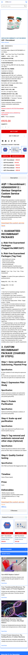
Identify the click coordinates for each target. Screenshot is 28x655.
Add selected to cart (17, 156)
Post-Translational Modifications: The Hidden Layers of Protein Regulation (13, 588)
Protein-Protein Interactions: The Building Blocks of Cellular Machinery (13, 636)
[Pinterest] (14, 141)
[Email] (5, 141)
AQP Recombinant (19, 535)
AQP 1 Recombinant (6, 535)
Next (26, 517)
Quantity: (4, 124)
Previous (24, 517)
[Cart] (26, 2)
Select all (5, 156)
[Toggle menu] (2, 2)
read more (4, 583)
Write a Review (5, 42)
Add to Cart (7, 533)
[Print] (8, 141)
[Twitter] (11, 141)
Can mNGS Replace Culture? (10, 574)
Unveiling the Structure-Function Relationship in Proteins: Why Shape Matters (12, 620)
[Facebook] (2, 141)
